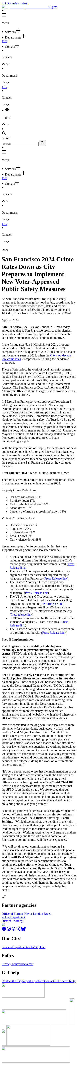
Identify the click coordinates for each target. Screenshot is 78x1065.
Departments (20, 947)
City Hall (39, 947)
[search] (42, 143)
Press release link (21, 614)
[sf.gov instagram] (8, 930)
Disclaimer (26, 964)
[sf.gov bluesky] (23, 930)
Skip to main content (15, 3)
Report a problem (33, 981)
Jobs (4, 41)
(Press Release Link (53, 632)
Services (7, 947)
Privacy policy (11, 964)
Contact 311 (51, 981)
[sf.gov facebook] (4, 930)
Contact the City (12, 981)
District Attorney (12, 921)
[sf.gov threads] (13, 930)
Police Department (13, 917)
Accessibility (67, 981)
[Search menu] (39, 131)
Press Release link (55, 578)
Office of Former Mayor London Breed (26, 913)
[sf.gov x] (18, 930)
